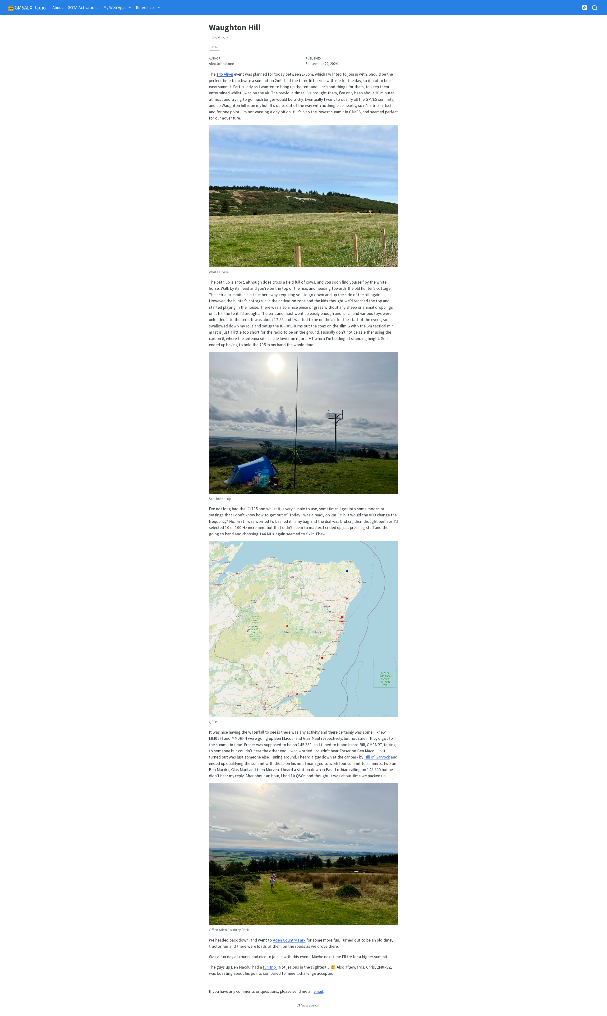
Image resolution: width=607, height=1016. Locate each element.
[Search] (594, 7)
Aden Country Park (289, 940)
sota (214, 47)
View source (310, 1005)
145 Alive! (224, 74)
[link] (117, 8)
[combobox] (595, 7)
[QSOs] (303, 629)
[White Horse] (303, 197)
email (318, 991)
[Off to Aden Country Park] (303, 854)
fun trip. (270, 967)
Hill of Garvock (377, 757)
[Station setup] (303, 423)
